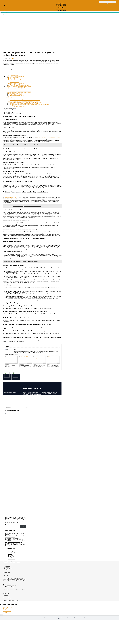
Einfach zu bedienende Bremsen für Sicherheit (18, 89)
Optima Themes (15, 600)
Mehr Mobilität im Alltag (14, 82)
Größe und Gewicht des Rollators (16, 94)
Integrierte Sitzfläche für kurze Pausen (17, 88)
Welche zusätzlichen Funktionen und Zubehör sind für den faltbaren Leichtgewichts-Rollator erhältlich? (29, 104)
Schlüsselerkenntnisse (14, 75)
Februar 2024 (11, 556)
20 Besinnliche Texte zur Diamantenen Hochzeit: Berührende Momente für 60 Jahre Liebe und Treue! (50, 404)
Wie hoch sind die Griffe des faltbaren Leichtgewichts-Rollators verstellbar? (24, 101)
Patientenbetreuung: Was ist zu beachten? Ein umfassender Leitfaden (25, 366)
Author (14, 105)
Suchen (7, 524)
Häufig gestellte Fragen (11, 97)
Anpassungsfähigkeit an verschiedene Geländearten (19, 85)
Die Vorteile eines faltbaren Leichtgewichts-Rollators (16, 81)
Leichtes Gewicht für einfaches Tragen (17, 84)
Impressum (8, 566)
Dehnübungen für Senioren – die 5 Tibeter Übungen (10, 366)
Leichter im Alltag (9, 568)
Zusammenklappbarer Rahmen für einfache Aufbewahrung (20, 91)
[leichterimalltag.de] (4, 12)
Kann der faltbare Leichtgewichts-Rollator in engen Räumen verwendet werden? (25, 100)
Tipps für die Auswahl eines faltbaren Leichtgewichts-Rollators (18, 92)
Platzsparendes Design (14, 78)
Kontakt (7, 567)
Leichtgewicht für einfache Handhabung (17, 79)
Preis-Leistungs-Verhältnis (15, 96)
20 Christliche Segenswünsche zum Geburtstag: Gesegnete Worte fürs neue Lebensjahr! (53, 366)
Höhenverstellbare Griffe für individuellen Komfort (19, 87)
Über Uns (8, 569)
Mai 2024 (10, 554)
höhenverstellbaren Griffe (10, 197)
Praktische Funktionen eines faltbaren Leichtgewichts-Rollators (18, 86)
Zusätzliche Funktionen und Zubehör (17, 95)
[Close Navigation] (107, 3)
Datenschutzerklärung (10, 564)
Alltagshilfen (61, 2)
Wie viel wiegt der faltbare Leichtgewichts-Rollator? (19, 99)
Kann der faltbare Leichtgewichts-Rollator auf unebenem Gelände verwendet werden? (26, 102)
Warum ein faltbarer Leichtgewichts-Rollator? (15, 76)
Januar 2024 (10, 557)
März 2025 (10, 551)
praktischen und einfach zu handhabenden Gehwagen (48, 137)
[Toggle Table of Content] (4, 72)
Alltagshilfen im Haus (61, 5)
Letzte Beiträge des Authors (20, 106)
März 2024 (10, 555)
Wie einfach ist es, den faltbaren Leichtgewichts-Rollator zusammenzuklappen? (24, 103)
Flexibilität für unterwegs (14, 77)
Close (2, 614)
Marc (13, 58)
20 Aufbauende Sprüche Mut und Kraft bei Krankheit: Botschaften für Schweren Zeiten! (39, 366)
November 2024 (11, 552)
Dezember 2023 (11, 559)
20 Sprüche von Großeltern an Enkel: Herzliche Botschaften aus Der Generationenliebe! (32, 403)
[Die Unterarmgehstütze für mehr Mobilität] (16, 377)
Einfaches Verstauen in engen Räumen (17, 83)
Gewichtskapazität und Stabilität (16, 93)
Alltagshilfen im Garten (61, 4)
